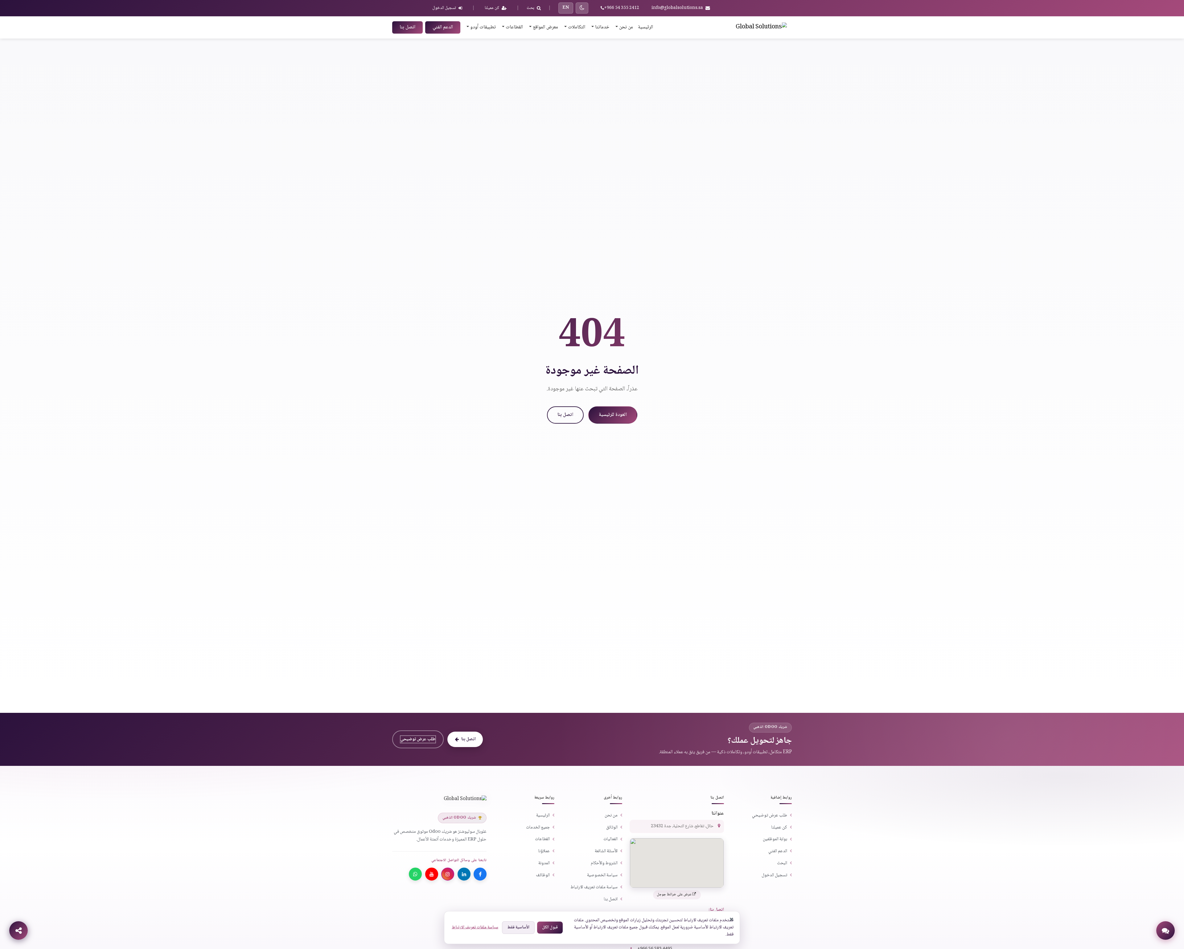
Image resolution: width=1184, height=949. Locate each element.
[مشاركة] (18, 930)
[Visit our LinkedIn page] (464, 874)
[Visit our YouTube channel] (431, 874)
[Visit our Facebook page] (480, 874)
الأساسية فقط (518, 927)
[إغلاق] (732, 919)
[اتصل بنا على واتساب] (415, 874)
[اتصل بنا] (1165, 930)
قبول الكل (550, 927)
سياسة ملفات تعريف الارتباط (475, 927)
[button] (623, 27)
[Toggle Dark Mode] (582, 8)
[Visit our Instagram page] (447, 874)
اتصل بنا (407, 27)
